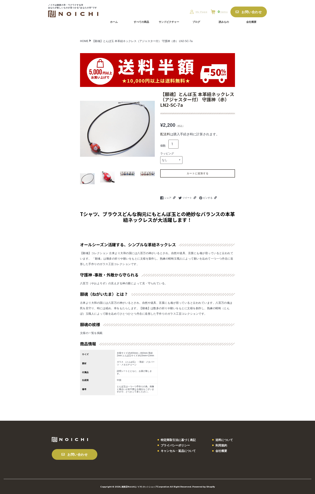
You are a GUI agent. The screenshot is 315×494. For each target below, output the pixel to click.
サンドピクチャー (169, 21)
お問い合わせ (252, 12)
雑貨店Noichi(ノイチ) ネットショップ (139, 486)
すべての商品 (141, 21)
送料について (224, 439)
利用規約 (221, 445)
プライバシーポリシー (175, 445)
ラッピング (167, 153)
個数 (163, 145)
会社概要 (251, 21)
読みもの (224, 21)
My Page (201, 12)
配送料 (165, 134)
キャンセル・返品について (178, 450)
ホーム (114, 21)
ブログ (196, 21)
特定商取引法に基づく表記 (178, 439)
